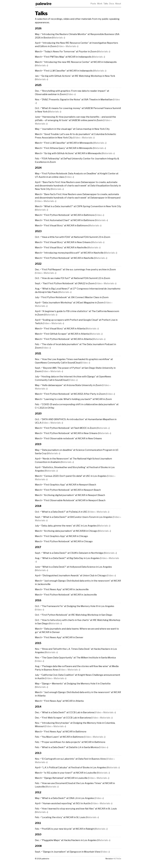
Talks (105, 3)
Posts (93, 3)
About (118, 3)
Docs (111, 3)
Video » (61, 46)
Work (99, 3)
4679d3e (117, 859)
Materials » (58, 37)
